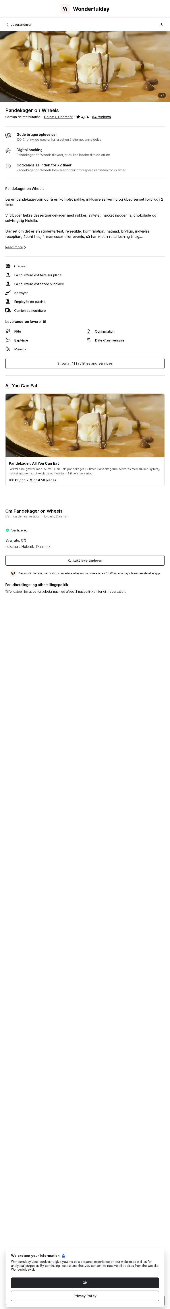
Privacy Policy (85, 1296)
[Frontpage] (85, 9)
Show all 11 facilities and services (85, 363)
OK (85, 1283)
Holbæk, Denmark (58, 117)
